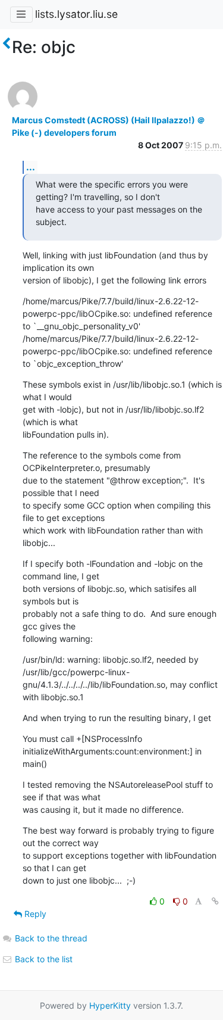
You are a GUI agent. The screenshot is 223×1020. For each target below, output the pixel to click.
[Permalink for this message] (215, 901)
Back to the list (42, 959)
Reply (34, 914)
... (30, 167)
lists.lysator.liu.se (76, 14)
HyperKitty (110, 1005)
